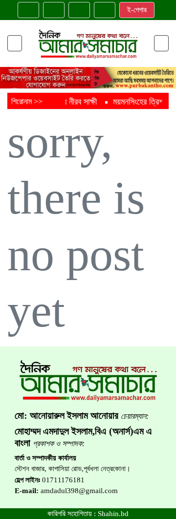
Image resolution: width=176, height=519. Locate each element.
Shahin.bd (113, 514)
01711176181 (63, 480)
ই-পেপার (137, 10)
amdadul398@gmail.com (79, 491)
